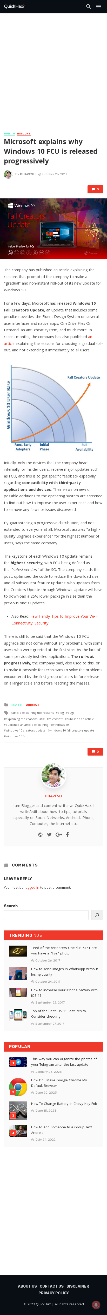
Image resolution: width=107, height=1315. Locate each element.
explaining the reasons (21, 719)
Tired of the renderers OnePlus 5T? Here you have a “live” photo (64, 951)
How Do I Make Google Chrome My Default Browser (59, 1083)
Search (11, 906)
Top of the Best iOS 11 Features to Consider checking (58, 1014)
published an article (80, 719)
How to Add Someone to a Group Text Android (61, 1130)
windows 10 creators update (25, 730)
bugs (71, 713)
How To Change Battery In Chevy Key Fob (64, 1104)
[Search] (97, 915)
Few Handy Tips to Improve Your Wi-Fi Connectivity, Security (54, 620)
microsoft (56, 719)
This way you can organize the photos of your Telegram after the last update (64, 1062)
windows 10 (60, 725)
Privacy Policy (53, 1293)
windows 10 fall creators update (71, 730)
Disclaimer (77, 1286)
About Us (27, 1286)
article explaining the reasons (33, 713)
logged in (32, 888)
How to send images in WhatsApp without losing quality (64, 972)
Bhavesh (28, 174)
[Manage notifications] (96, 1305)
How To (9, 133)
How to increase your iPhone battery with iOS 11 (64, 993)
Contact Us (52, 1286)
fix (43, 719)
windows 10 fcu (16, 736)
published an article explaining (27, 725)
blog (61, 713)
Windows (24, 133)
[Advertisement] (53, 74)
